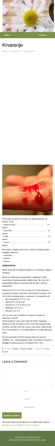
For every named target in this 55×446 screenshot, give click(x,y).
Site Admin (13, 440)
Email (27, 399)
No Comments (29, 51)
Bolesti (16, 348)
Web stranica (30, 407)
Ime (27, 391)
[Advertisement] (27, 82)
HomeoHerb (21, 437)
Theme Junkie (40, 440)
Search (42, 35)
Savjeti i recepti (26, 348)
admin (4, 51)
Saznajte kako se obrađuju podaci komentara (20, 425)
